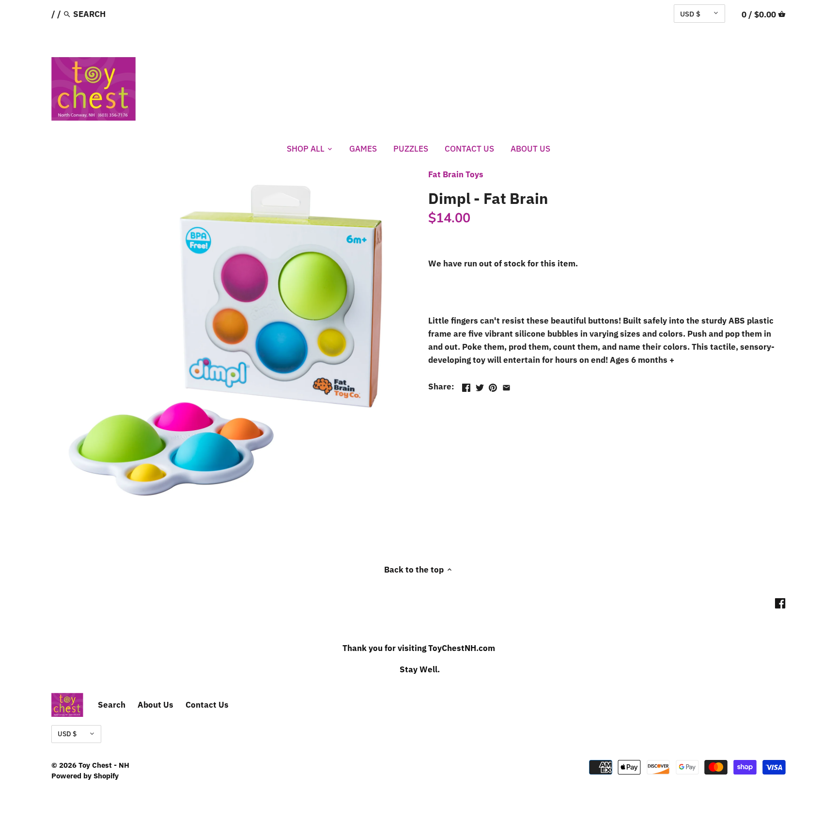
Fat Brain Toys (455, 174)
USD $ (690, 13)
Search (111, 704)
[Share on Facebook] (466, 385)
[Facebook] (780, 603)
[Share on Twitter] (480, 385)
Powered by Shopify (85, 775)
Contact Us (207, 704)
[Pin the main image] (493, 385)
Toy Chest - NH (103, 765)
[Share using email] (506, 385)
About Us (155, 704)
